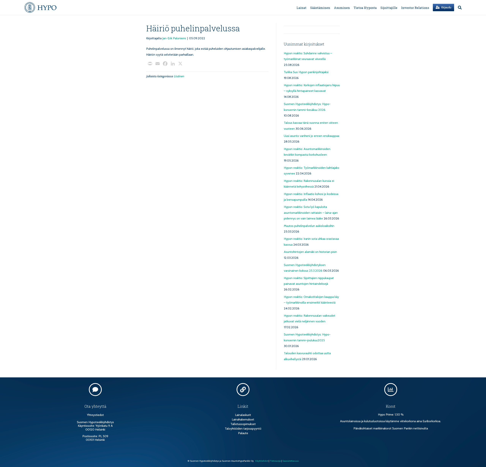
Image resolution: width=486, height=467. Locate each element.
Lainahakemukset (243, 419)
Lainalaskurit (243, 415)
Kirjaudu (445, 7)
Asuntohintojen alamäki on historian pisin (310, 252)
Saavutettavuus (290, 460)
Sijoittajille (388, 8)
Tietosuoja (275, 460)
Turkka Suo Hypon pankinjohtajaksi (306, 72)
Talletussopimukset (243, 424)
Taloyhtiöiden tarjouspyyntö (243, 428)
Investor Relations (415, 8)
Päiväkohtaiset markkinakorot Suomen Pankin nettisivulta (390, 428)
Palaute (243, 433)
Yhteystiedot (95, 415)
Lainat (301, 8)
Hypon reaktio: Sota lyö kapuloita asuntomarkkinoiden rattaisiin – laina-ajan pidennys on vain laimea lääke (311, 212)
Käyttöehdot (261, 460)
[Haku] (459, 7)
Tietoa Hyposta (365, 8)
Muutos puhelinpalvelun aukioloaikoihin (309, 226)
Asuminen (342, 8)
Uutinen (179, 76)
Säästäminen (320, 8)
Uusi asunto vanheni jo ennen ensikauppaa (311, 136)
